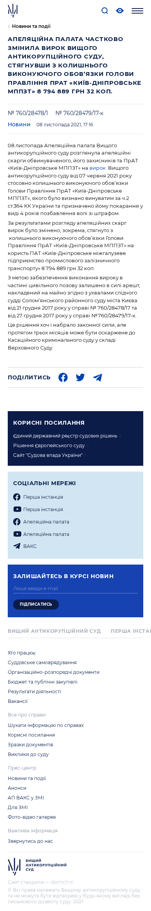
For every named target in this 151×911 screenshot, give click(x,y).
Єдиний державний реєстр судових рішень (65, 436)
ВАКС (30, 546)
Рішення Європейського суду (49, 445)
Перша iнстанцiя (43, 497)
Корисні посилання (31, 735)
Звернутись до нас (30, 841)
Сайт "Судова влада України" (47, 455)
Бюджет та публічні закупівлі (42, 682)
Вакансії (17, 701)
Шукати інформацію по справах (46, 725)
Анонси (17, 788)
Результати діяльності (34, 691)
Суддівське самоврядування (42, 662)
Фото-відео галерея (32, 817)
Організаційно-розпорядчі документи (54, 672)
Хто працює (22, 653)
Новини (19, 124)
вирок (97, 168)
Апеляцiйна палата (46, 522)
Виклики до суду (28, 754)
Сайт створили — (29, 882)
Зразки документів (30, 744)
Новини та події (31, 26)
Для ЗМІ (18, 807)
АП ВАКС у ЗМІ (26, 798)
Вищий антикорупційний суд (54, 631)
